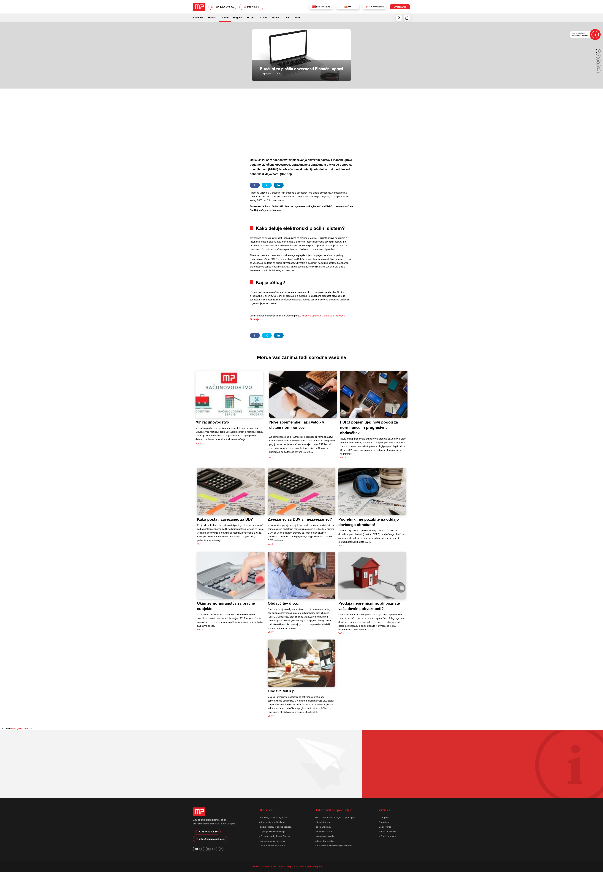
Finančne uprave (310, 315)
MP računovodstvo (212, 422)
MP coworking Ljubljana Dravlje (274, 836)
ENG (297, 17)
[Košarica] (407, 18)
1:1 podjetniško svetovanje (272, 831)
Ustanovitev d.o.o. (323, 831)
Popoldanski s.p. (323, 827)
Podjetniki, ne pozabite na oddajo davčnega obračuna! (368, 521)
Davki (14, 728)
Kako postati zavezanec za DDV (225, 519)
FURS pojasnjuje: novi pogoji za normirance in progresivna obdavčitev (369, 427)
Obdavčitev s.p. (282, 691)
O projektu (384, 817)
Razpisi (251, 17)
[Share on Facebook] (255, 185)
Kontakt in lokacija (388, 831)
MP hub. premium (387, 836)
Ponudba (198, 17)
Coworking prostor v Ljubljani (273, 817)
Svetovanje (400, 6)
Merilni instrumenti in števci (272, 845)
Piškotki (322, 866)
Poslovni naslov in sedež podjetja (275, 827)
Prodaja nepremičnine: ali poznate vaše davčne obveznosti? (369, 605)
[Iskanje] (399, 18)
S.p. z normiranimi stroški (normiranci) (333, 845)
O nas (287, 17)
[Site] (199, 7)
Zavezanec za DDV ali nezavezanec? (300, 519)
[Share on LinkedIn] (279, 185)
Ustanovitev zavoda (324, 836)
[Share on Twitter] (267, 185)
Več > (198, 443)
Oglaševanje (385, 827)
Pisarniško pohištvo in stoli (272, 841)
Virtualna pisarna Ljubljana (272, 822)
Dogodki (237, 17)
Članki (263, 17)
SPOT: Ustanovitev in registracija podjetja (335, 817)
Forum (275, 17)
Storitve (212, 17)
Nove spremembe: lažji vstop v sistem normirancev (296, 424)
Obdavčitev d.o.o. (283, 603)
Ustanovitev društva (324, 841)
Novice (224, 17)
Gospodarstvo (25, 728)
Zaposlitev (384, 822)
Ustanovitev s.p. (322, 822)
